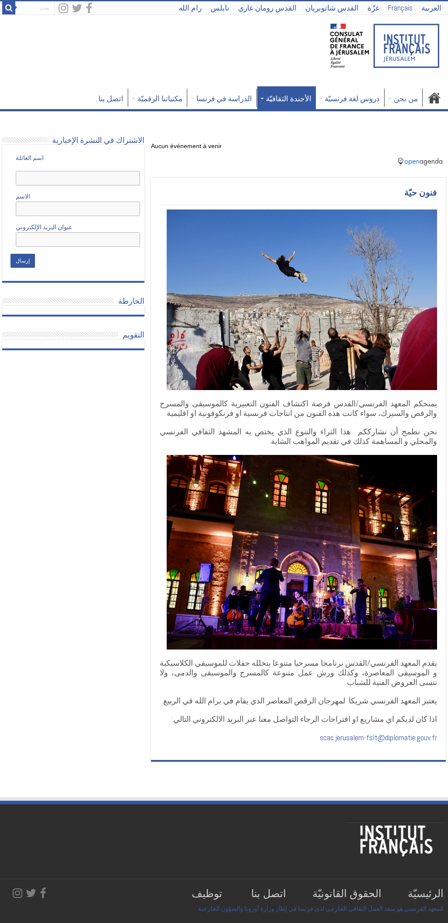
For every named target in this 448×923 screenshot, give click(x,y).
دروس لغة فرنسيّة (352, 98)
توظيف (205, 893)
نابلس (219, 8)
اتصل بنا (110, 98)
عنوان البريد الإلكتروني (44, 227)
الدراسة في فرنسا (224, 98)
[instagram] (63, 8)
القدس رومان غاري (267, 8)
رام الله (190, 8)
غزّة (373, 8)
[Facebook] (89, 8)
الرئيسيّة (426, 893)
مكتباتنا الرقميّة (159, 98)
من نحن (406, 98)
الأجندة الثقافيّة (289, 98)
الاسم (30, 196)
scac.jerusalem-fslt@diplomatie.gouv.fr (378, 737)
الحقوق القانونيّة (346, 893)
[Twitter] (77, 8)
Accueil (434, 98)
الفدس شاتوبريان (332, 8)
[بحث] (8, 7)
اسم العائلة (30, 158)
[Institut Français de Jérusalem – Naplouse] (384, 45)
